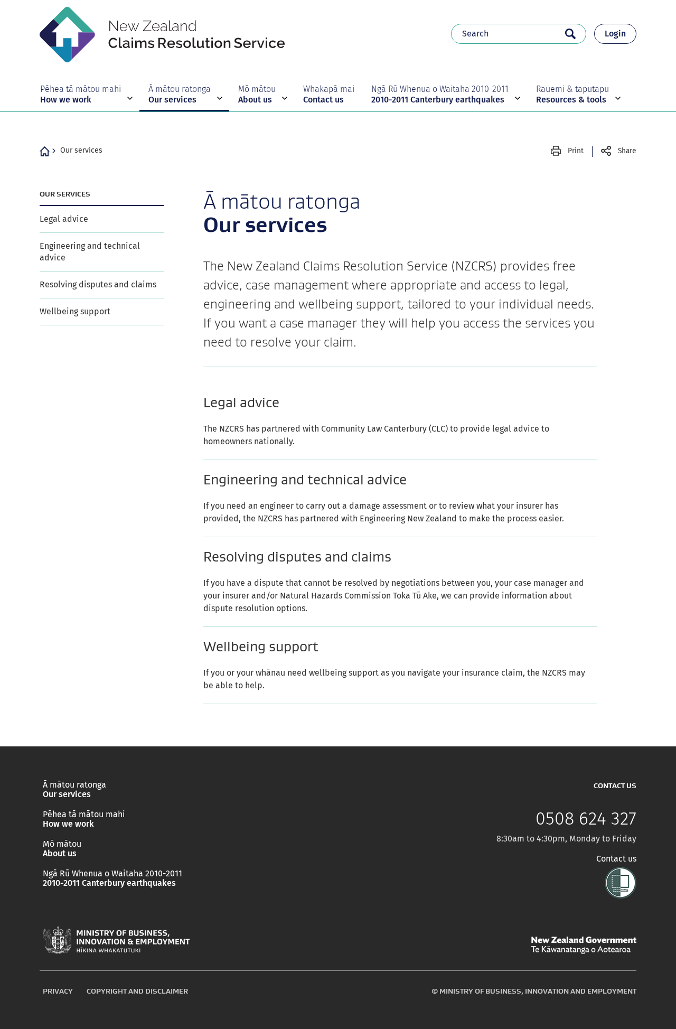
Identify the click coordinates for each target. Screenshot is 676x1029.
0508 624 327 (586, 819)
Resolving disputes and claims (98, 284)
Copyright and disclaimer (137, 991)
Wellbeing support (75, 311)
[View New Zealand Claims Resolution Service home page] (162, 33)
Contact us (616, 859)
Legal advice (64, 219)
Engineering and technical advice (90, 252)
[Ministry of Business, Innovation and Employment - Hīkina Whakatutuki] (116, 940)
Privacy (58, 991)
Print (576, 150)
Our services (81, 150)
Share (627, 150)
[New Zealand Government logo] (583, 945)
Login (615, 34)
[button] (85, 94)
